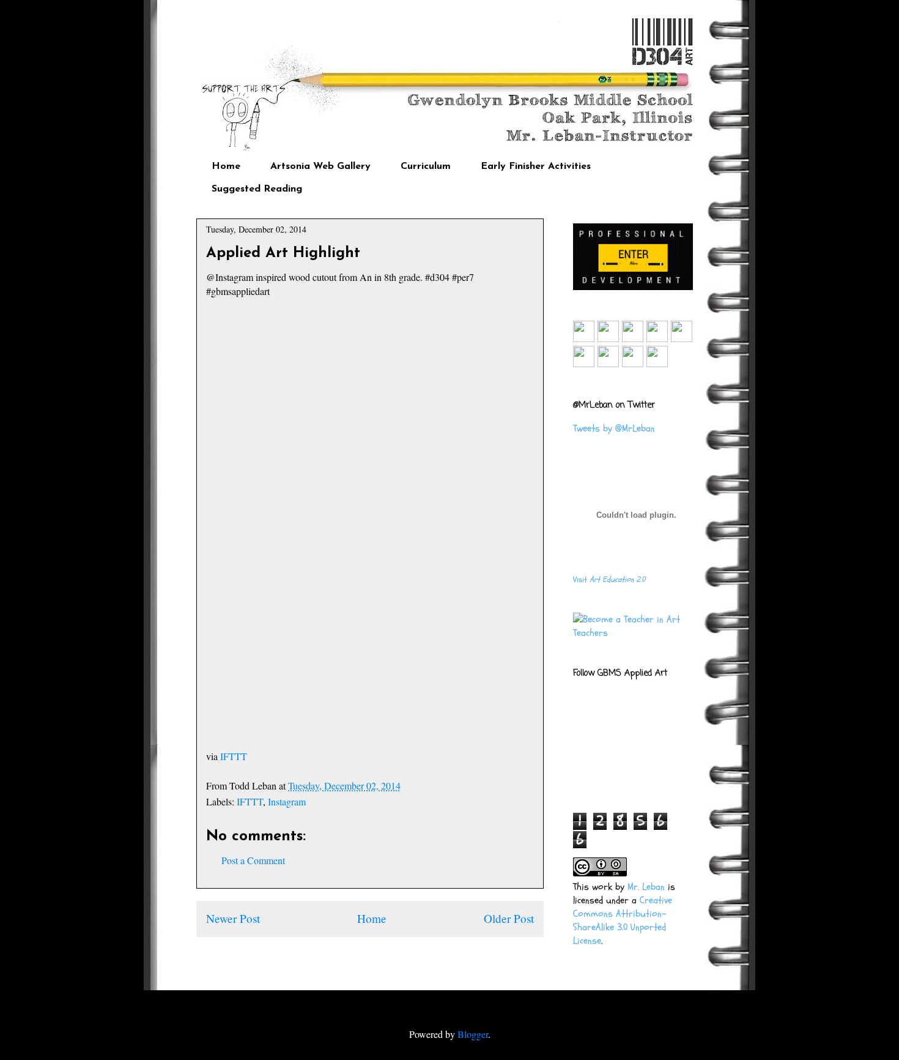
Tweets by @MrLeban (614, 428)
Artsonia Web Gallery (320, 166)
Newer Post (233, 918)
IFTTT (233, 756)
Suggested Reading (257, 189)
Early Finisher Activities (536, 166)
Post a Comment (253, 860)
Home (226, 166)
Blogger (472, 1034)
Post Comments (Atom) (396, 955)
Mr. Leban (646, 887)
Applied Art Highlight (283, 253)
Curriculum (426, 166)
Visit (609, 579)
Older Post (509, 918)
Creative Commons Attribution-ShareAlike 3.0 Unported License (622, 920)
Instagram (287, 801)
